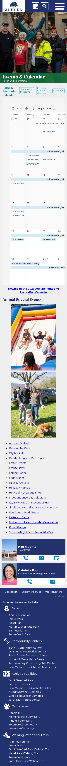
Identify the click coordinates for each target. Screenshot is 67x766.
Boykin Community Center (25, 647)
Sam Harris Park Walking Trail (27, 761)
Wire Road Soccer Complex (26, 695)
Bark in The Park (19, 448)
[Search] (44, 6)
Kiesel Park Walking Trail (24, 753)
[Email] (41, 558)
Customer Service (31, 591)
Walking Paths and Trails (30, 735)
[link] (13, 6)
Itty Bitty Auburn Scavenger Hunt (30, 502)
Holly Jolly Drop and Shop (25, 492)
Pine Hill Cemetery (20, 720)
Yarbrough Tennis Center (24, 699)
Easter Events (17, 463)
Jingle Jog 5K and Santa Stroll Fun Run (33, 507)
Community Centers (27, 641)
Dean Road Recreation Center (27, 651)
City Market (16, 453)
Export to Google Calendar (42, 90)
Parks (16, 608)
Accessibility (11, 591)
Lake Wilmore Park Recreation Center (32, 667)
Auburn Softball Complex (25, 692)
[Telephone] (25, 558)
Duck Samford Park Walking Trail (29, 749)
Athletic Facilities (24, 673)
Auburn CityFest (19, 443)
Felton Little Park (20, 684)
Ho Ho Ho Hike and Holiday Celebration (33, 522)
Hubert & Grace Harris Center (27, 659)
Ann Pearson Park (20, 615)
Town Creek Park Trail (22, 757)
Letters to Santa (19, 517)
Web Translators (53, 591)
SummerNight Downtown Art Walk (31, 532)
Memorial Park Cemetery (24, 716)
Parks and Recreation (14, 81)
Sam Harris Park (19, 630)
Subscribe (58, 90)
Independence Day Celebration (28, 497)
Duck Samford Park (21, 680)
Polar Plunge (17, 527)
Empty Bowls (17, 467)
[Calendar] (35, 6)
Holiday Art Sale (19, 482)
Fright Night (16, 477)
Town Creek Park (19, 634)
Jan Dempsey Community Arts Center (32, 663)
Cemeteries (20, 706)
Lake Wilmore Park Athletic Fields (30, 688)
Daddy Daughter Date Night (27, 458)
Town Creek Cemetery (23, 724)
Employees (60, 596)
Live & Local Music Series (24, 512)
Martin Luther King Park (24, 626)
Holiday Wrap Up (19, 487)
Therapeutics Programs (26, 90)
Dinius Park (16, 618)
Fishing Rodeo (18, 472)
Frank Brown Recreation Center (29, 655)
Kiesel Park (15, 622)
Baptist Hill (15, 712)
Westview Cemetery (21, 728)
